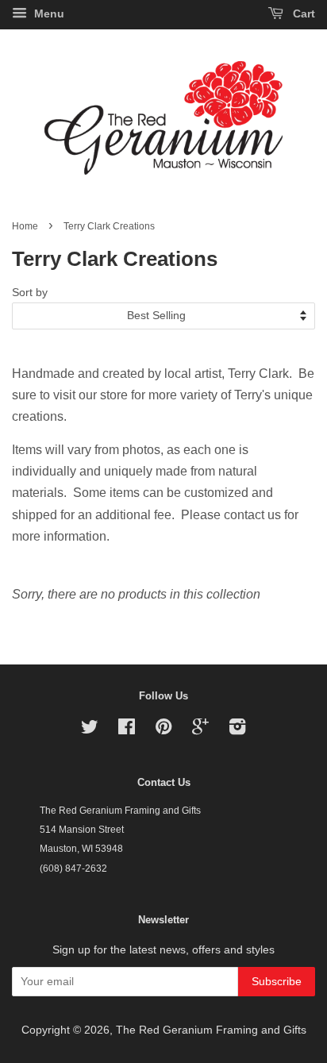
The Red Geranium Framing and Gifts (211, 1030)
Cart (302, 13)
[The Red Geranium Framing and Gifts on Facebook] (126, 730)
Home (25, 226)
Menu (47, 13)
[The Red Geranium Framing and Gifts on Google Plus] (200, 730)
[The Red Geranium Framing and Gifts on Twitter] (89, 730)
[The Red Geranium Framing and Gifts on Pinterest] (163, 730)
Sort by (30, 292)
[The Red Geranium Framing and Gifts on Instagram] (237, 730)
